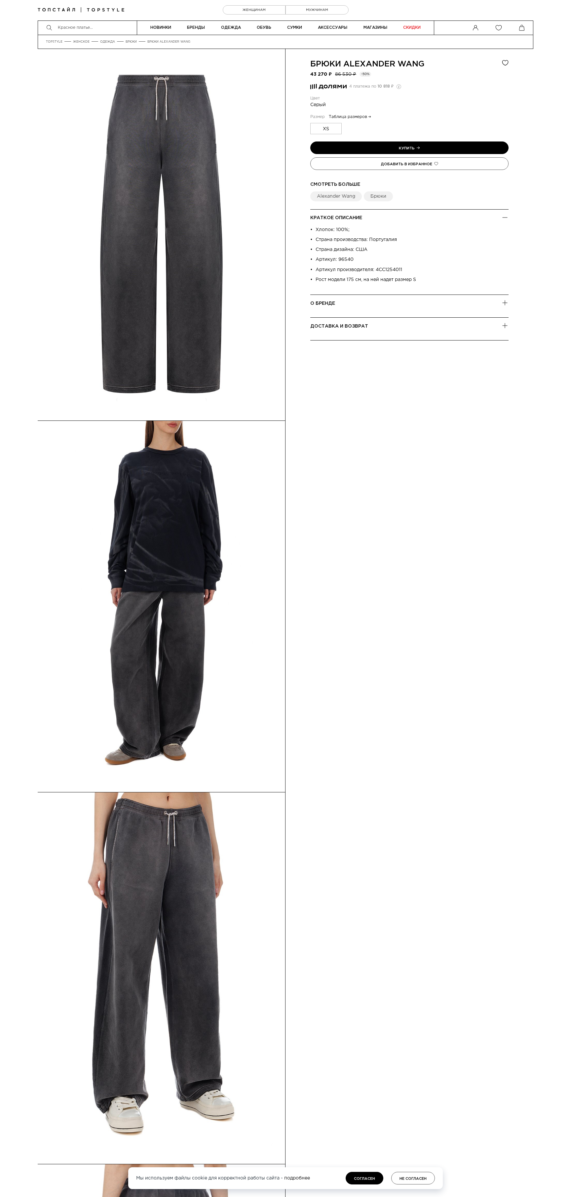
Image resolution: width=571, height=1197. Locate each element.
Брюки (131, 41)
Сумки (294, 27)
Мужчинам (317, 10)
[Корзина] (521, 27)
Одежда (231, 27)
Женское (81, 41)
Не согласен (413, 1178)
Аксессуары (332, 27)
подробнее (297, 1178)
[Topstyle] (81, 10)
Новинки (160, 27)
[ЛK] (475, 27)
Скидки (412, 27)
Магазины (375, 27)
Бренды (196, 27)
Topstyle (54, 41)
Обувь (264, 27)
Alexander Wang (384, 64)
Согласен (364, 1178)
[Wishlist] (498, 27)
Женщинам (254, 10)
